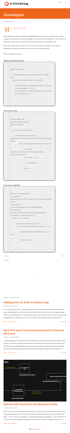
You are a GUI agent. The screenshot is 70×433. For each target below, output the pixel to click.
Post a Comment (12, 321)
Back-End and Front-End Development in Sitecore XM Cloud (34, 332)
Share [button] (63, 256)
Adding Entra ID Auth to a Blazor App (26, 302)
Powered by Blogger (36, 429)
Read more (63, 321)
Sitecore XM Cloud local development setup (30, 404)
